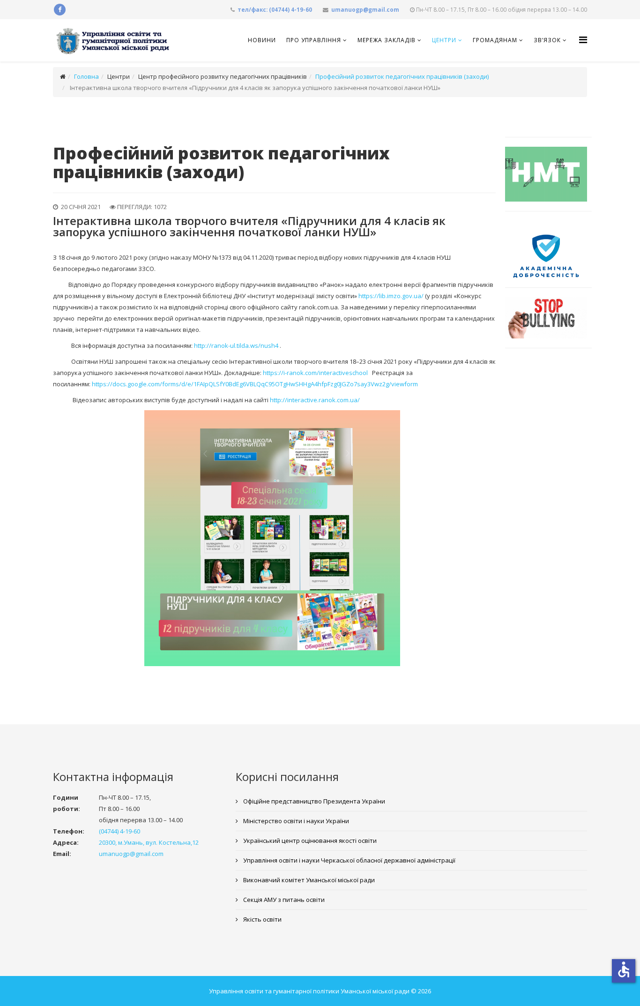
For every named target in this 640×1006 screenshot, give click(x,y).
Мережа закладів (386, 40)
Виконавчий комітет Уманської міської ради (308, 880)
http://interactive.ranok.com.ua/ (315, 400)
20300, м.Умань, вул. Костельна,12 (149, 842)
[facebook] (60, 9)
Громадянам (495, 40)
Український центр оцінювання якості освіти (309, 840)
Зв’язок (547, 40)
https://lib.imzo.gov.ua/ (391, 296)
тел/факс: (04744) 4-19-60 (275, 9)
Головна (86, 76)
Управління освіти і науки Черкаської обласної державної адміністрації (348, 860)
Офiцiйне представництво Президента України (313, 801)
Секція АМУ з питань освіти (283, 899)
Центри (444, 40)
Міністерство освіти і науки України (295, 821)
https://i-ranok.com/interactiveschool (315, 372)
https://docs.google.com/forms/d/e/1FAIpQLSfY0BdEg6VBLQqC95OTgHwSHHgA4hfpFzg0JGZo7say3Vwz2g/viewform (255, 384)
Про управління (313, 40)
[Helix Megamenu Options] (583, 39)
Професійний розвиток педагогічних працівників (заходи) (402, 76)
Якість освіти (262, 919)
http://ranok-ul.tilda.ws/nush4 (236, 345)
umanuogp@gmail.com (365, 9)
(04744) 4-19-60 (119, 831)
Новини (262, 40)
